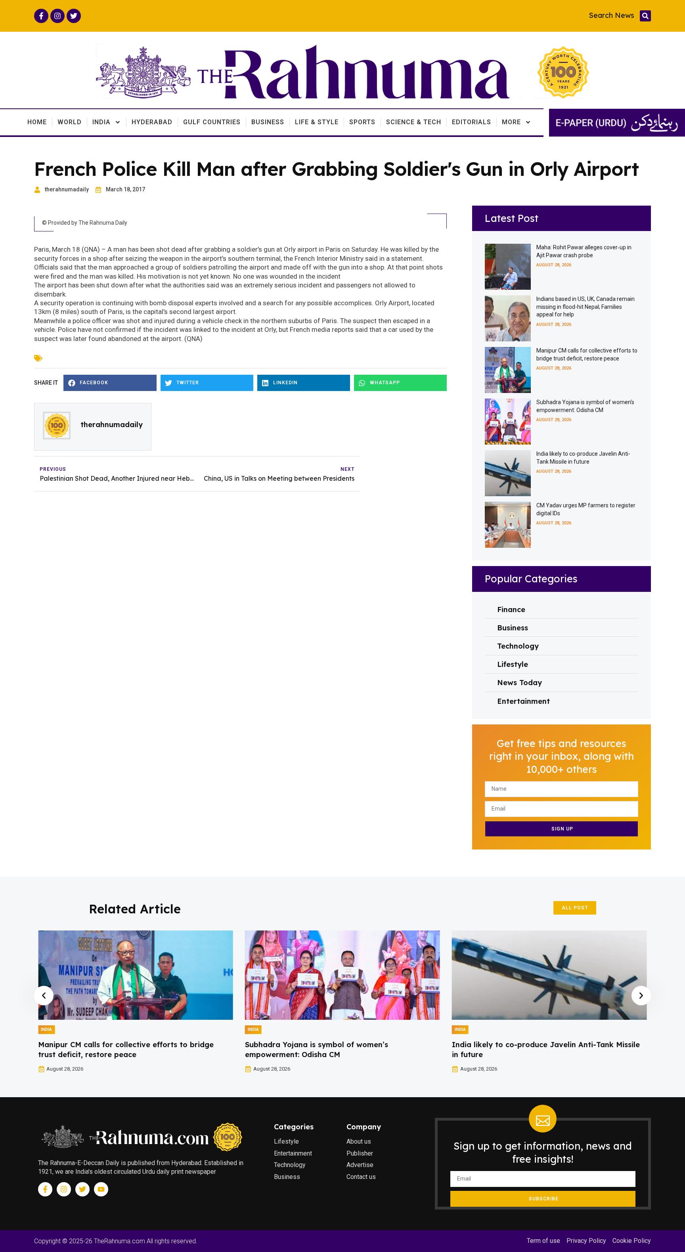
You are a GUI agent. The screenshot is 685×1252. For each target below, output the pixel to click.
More (511, 122)
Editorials (471, 122)
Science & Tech (413, 122)
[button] (645, 15)
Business (267, 122)
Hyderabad (152, 122)
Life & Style (317, 122)
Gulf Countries (212, 122)
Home (37, 122)
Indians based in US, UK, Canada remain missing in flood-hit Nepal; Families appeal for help (585, 307)
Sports (362, 122)
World (69, 122)
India (101, 122)
